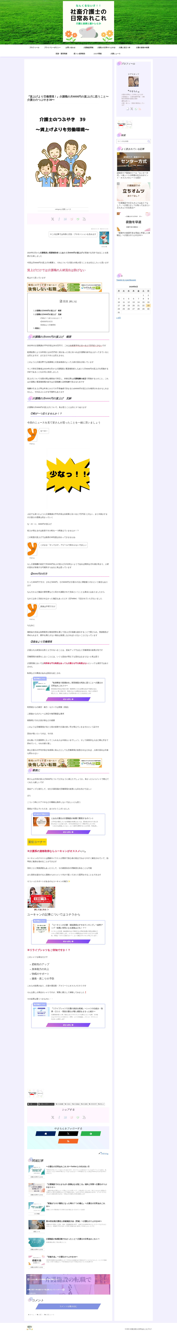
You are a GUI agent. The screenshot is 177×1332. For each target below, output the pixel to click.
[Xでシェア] (52, 219)
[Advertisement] (68, 77)
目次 (65, 301)
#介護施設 (77, 1104)
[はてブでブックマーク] (65, 219)
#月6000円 (94, 1104)
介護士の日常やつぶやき (47, 1104)
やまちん (133, 91)
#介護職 (85, 1104)
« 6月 (118, 318)
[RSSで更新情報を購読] (68, 1141)
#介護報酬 (60, 1104)
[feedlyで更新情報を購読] (91, 1133)
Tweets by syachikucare (126, 280)
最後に (37, 328)
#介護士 (68, 1104)
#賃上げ (102, 1104)
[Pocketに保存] (71, 219)
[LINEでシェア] (77, 219)
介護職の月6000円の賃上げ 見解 (48, 314)
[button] (84, 219)
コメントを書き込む (68, 1306)
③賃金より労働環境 (48, 325)
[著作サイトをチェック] (45, 1133)
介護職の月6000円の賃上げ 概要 (48, 311)
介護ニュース (33, 1104)
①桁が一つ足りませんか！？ (51, 318)
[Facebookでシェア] (59, 219)
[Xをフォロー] (68, 1133)
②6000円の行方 (47, 321)
